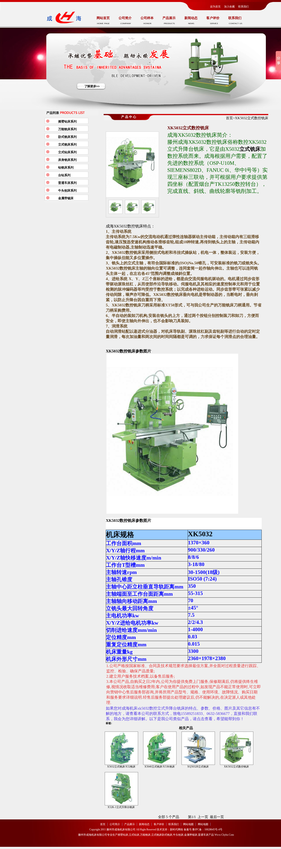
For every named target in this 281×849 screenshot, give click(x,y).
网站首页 (103, 18)
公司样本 (147, 18)
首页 (229, 118)
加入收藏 (229, 6)
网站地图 (188, 824)
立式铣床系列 (67, 144)
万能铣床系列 (67, 129)
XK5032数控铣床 (120, 351)
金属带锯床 (66, 198)
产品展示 (169, 18)
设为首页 (215, 6)
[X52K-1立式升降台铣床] (121, 788)
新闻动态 (191, 18)
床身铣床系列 (67, 160)
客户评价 (213, 18)
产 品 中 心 (128, 117)
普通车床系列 (67, 183)
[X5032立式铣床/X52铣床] (121, 748)
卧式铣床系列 (67, 137)
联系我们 (243, 6)
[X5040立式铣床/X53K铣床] (159, 748)
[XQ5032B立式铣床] (198, 748)
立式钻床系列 (67, 152)
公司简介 (125, 18)
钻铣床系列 (66, 167)
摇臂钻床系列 (67, 121)
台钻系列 (64, 175)
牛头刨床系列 (67, 190)
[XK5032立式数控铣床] (236, 748)
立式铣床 (250, 149)
